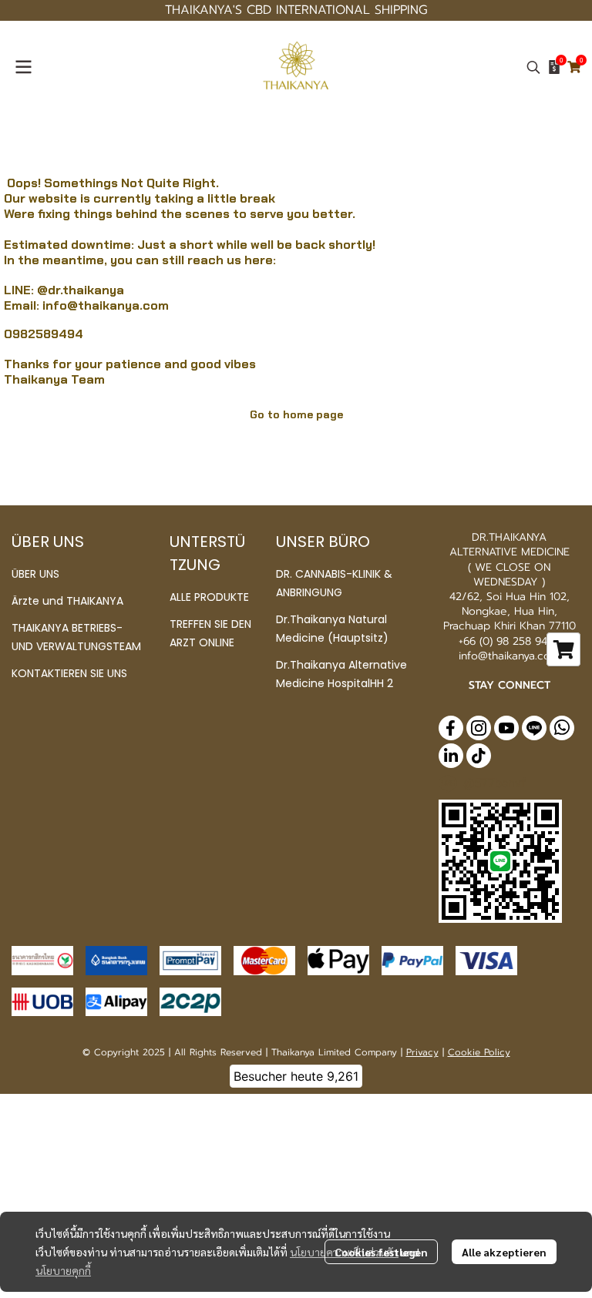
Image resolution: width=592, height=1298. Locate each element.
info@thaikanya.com (105, 305)
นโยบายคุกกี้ (63, 1270)
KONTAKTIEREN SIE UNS (69, 673)
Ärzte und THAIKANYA (67, 601)
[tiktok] (478, 755)
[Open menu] (23, 67)
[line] (534, 728)
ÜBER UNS (35, 574)
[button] (533, 67)
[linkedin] (451, 755)
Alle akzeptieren (504, 1252)
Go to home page (296, 414)
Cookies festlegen (381, 1252)
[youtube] (506, 728)
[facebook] (451, 728)
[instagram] (478, 728)
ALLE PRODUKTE (209, 597)
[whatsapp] (562, 728)
